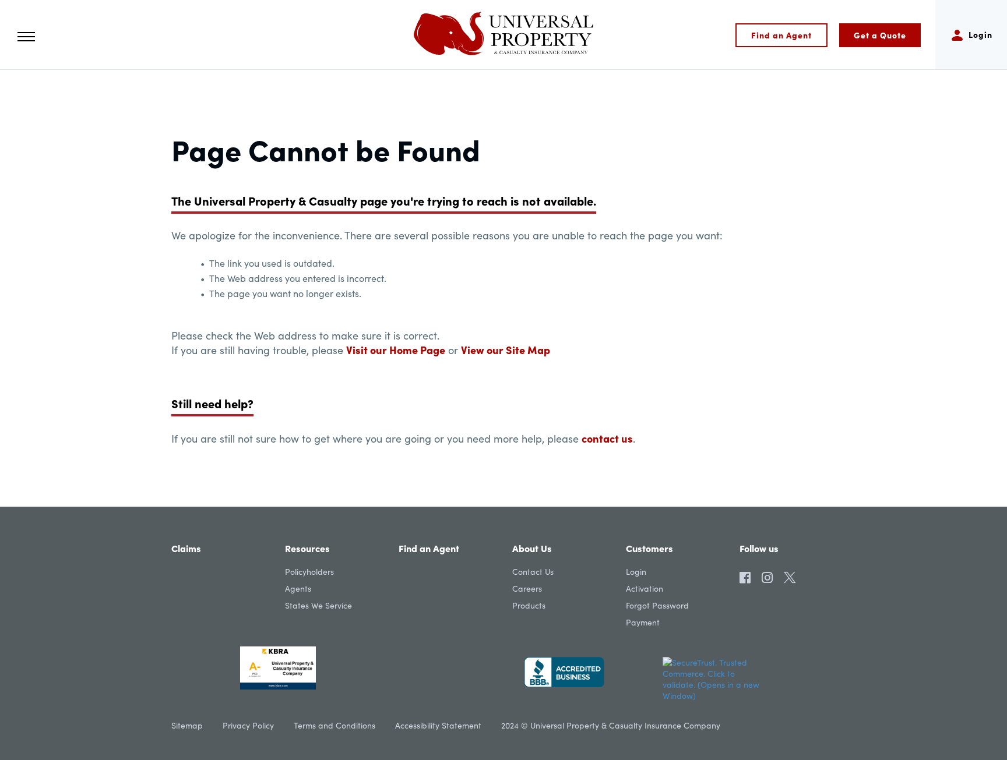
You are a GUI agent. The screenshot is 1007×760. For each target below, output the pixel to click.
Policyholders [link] (309, 571)
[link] (745, 575)
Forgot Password (657, 605)
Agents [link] (298, 588)
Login (636, 571)
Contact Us (533, 571)
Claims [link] (186, 548)
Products (528, 605)
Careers (527, 588)
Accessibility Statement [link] (438, 725)
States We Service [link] (318, 605)
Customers (649, 548)
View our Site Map (505, 349)
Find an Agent (781, 35)
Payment (643, 622)
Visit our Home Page (395, 349)
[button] (26, 36)
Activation (644, 588)
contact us (607, 438)
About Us (532, 548)
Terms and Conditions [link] (334, 725)
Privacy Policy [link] (248, 725)
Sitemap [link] (187, 725)
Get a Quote (880, 35)
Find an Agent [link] (429, 548)
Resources (307, 548)
